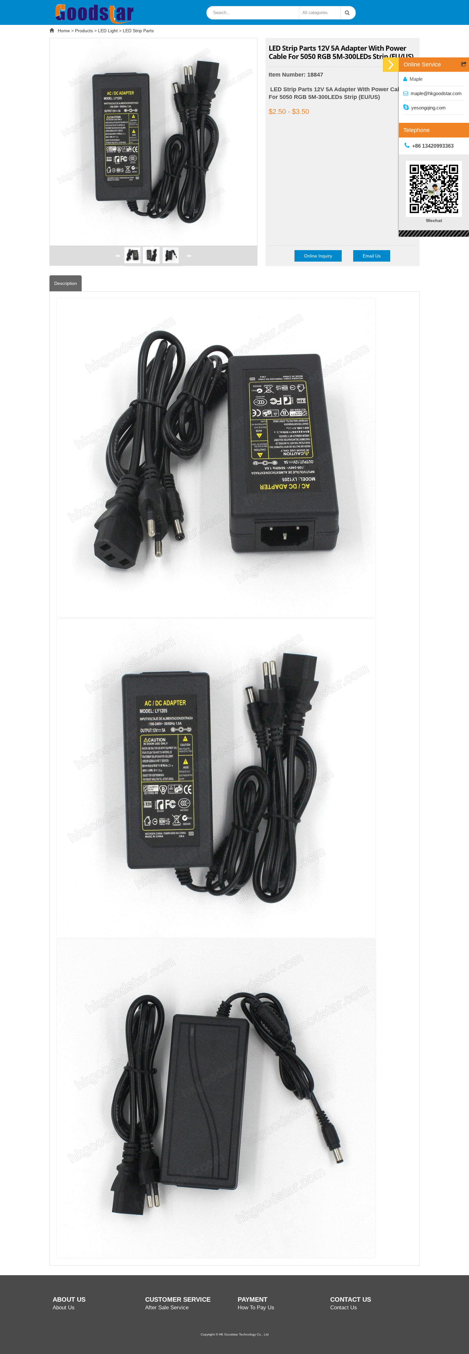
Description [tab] (65, 283)
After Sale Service (167, 1308)
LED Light (108, 30)
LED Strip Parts (138, 30)
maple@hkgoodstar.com (436, 93)
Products (84, 30)
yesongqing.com (428, 107)
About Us (64, 1308)
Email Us (372, 255)
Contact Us (343, 1308)
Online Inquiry (318, 255)
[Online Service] (391, 64)
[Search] (346, 12)
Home (64, 30)
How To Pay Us (256, 1308)
